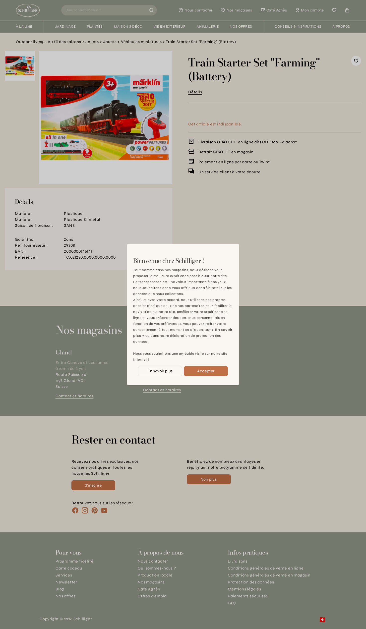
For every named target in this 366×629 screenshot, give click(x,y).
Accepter (205, 371)
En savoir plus (160, 371)
